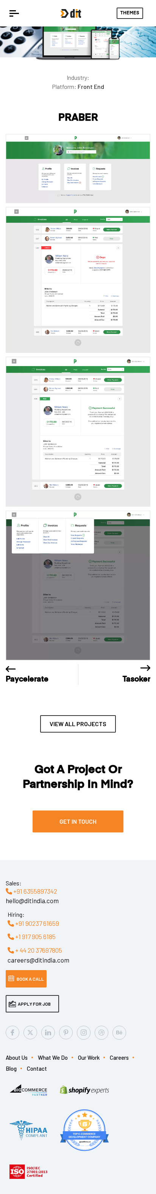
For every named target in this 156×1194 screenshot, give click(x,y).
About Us (17, 1057)
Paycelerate (27, 679)
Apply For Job (34, 1003)
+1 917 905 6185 (35, 936)
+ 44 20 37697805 (38, 950)
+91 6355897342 (34, 891)
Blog (11, 1068)
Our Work (89, 1057)
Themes (129, 13)
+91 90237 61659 (36, 923)
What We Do (53, 1057)
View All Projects (78, 723)
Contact (37, 1068)
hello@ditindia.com (32, 900)
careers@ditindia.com (38, 960)
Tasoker (136, 679)
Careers (119, 1057)
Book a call (30, 978)
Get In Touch (78, 821)
